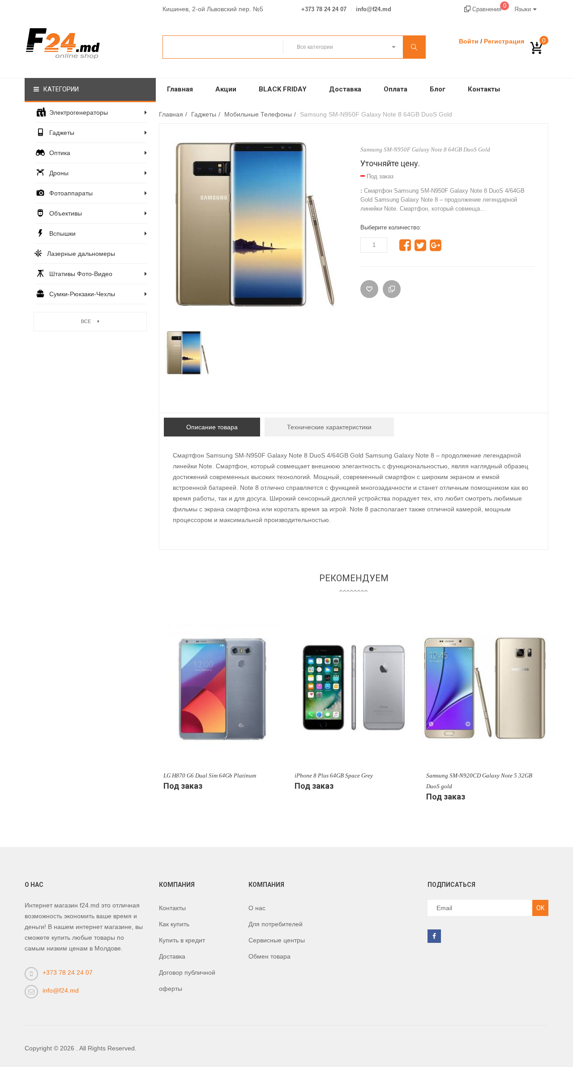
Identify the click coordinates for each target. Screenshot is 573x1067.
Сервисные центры (276, 940)
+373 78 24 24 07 (323, 9)
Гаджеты (61, 132)
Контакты (484, 89)
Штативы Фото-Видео (80, 273)
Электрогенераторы (78, 112)
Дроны (58, 173)
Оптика (59, 152)
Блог (437, 89)
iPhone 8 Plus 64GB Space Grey (334, 775)
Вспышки (62, 233)
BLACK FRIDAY (283, 89)
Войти (469, 41)
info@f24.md (373, 9)
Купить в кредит (182, 940)
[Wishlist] (369, 289)
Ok (540, 907)
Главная (180, 89)
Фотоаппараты (71, 193)
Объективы (65, 213)
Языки (522, 9)
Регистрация (504, 41)
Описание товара (212, 427)
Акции (225, 89)
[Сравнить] (392, 289)
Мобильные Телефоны (258, 114)
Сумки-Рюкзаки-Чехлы (82, 294)
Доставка (345, 89)
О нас (256, 907)
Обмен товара (269, 956)
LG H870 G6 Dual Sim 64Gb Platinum (209, 775)
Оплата (395, 89)
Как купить (174, 924)
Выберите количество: (390, 227)
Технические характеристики (329, 427)
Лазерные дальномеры (81, 253)
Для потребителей (275, 924)
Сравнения (488, 9)
